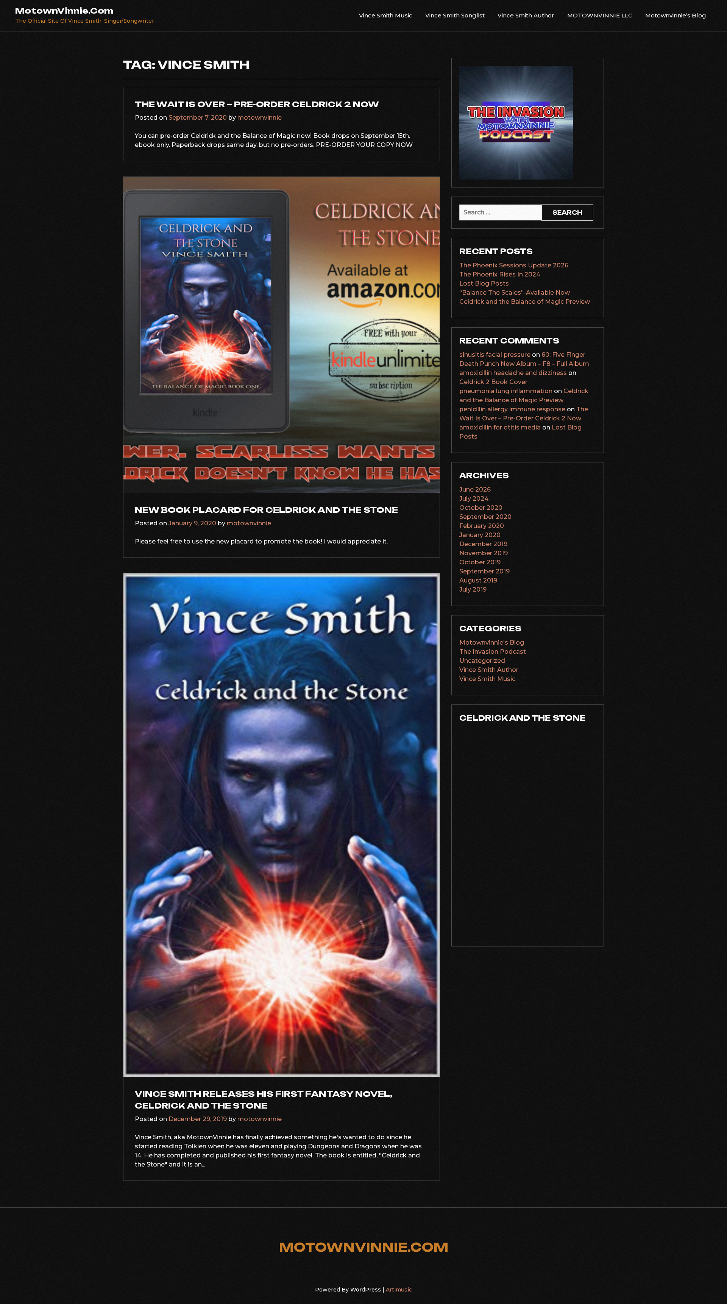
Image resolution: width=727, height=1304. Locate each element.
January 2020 (480, 535)
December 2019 (483, 544)
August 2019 (478, 580)
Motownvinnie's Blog (491, 642)
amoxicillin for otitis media (500, 427)
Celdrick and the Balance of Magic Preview (524, 301)
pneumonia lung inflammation (505, 391)
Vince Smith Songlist (455, 15)
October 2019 (480, 562)
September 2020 (485, 516)
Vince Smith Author (526, 15)
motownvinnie (259, 117)
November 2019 (483, 553)
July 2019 (473, 589)
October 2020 (480, 507)
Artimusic (399, 1289)
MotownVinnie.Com (64, 11)
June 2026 (475, 489)
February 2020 (481, 525)
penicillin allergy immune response (512, 409)
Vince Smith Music (385, 15)
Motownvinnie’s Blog (675, 15)
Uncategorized (482, 660)
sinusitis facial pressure (494, 354)
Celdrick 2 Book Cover (493, 382)
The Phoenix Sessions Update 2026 (513, 265)
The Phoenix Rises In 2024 (499, 274)
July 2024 (473, 498)
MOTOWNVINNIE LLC (599, 15)
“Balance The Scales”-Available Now (514, 292)
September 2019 (484, 571)
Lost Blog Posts (484, 283)
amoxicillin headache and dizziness (513, 372)
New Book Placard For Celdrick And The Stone (266, 510)
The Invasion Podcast (492, 651)
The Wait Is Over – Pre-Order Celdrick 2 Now (257, 104)
